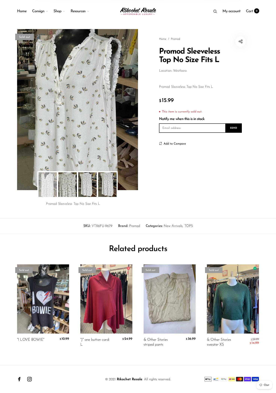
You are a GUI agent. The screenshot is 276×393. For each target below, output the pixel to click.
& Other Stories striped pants (156, 342)
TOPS (188, 226)
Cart (251, 11)
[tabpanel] (77, 109)
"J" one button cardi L (94, 342)
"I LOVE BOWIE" (30, 340)
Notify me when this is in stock (181, 119)
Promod (134, 226)
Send (233, 128)
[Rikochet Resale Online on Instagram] (29, 379)
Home (21, 11)
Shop (57, 11)
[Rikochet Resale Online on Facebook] (19, 379)
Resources (78, 11)
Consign (38, 11)
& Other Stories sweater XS (219, 342)
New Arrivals (173, 226)
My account (231, 11)
